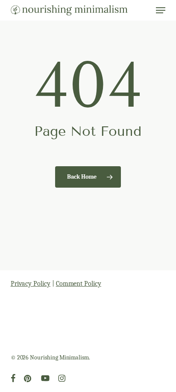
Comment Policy (78, 283)
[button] (160, 10)
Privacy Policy (30, 283)
